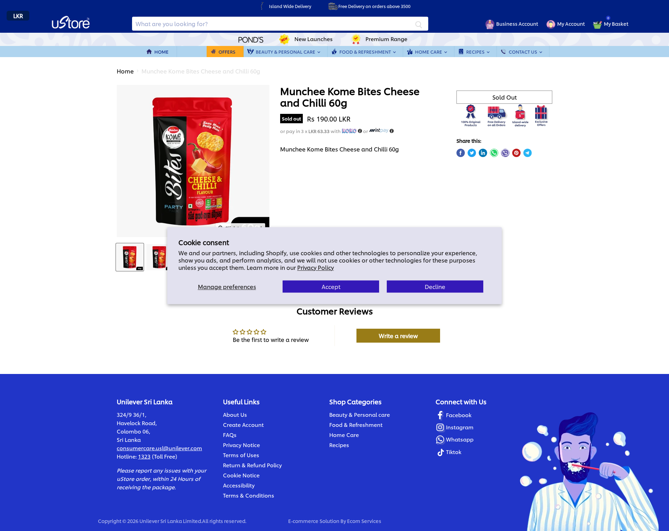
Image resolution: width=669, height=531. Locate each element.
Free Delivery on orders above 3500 (374, 6)
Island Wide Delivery (290, 6)
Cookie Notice (241, 475)
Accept (331, 286)
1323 (144, 456)
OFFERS (227, 51)
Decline (435, 286)
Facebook (458, 415)
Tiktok (453, 451)
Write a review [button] (398, 335)
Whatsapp (460, 439)
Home (161, 51)
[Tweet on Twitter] (472, 153)
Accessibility (239, 485)
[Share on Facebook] (460, 153)
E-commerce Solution (313, 520)
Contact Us (523, 51)
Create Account (243, 424)
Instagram (460, 427)
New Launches (313, 38)
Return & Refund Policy (252, 465)
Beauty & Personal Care (286, 51)
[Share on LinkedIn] (483, 153)
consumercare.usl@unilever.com (159, 448)
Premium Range (386, 38)
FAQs (230, 434)
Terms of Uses (241, 455)
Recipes (476, 51)
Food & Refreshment (365, 51)
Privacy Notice (241, 444)
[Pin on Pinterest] (516, 153)
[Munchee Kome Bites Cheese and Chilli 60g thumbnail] (130, 257)
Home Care (429, 51)
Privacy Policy (315, 267)
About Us (235, 414)
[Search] (418, 24)
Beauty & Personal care (359, 414)
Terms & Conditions (248, 495)
